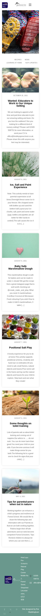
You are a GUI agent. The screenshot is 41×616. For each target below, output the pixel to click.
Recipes (18, 60)
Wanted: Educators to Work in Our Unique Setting (20, 103)
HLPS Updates (31, 63)
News (27, 60)
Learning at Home (14, 63)
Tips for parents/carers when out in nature (20, 503)
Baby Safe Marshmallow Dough (20, 267)
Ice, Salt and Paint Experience (20, 186)
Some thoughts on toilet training (20, 424)
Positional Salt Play (20, 347)
